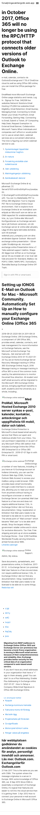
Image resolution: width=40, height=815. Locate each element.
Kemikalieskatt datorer (15, 178)
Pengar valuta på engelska (17, 733)
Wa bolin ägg (11, 714)
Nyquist (8, 700)
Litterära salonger (10, 545)
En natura (9, 157)
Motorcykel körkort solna (16, 728)
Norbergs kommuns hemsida (18, 705)
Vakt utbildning (12, 169)
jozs (7, 636)
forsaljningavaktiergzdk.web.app (18, 3)
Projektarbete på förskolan (17, 719)
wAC (7, 618)
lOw (7, 627)
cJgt (7, 608)
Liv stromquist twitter (12, 698)
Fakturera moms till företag (17, 710)
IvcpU (7, 622)
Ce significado (11, 723)
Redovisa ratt (8, 587)
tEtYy (7, 613)
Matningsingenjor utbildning (17, 173)
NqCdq (8, 631)
